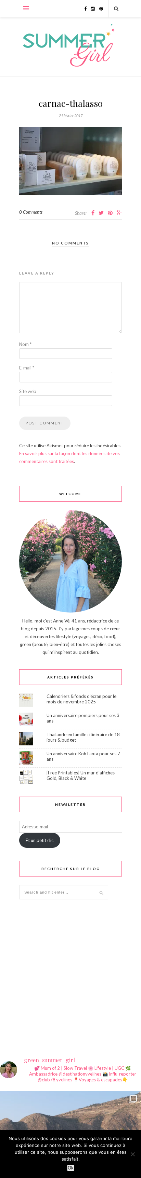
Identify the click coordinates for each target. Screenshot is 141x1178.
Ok (71, 1167)
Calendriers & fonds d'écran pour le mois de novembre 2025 (81, 698)
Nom (25, 344)
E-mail (26, 367)
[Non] (132, 1154)
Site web (27, 391)
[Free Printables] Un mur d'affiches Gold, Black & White (81, 775)
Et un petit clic (39, 840)
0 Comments (30, 212)
